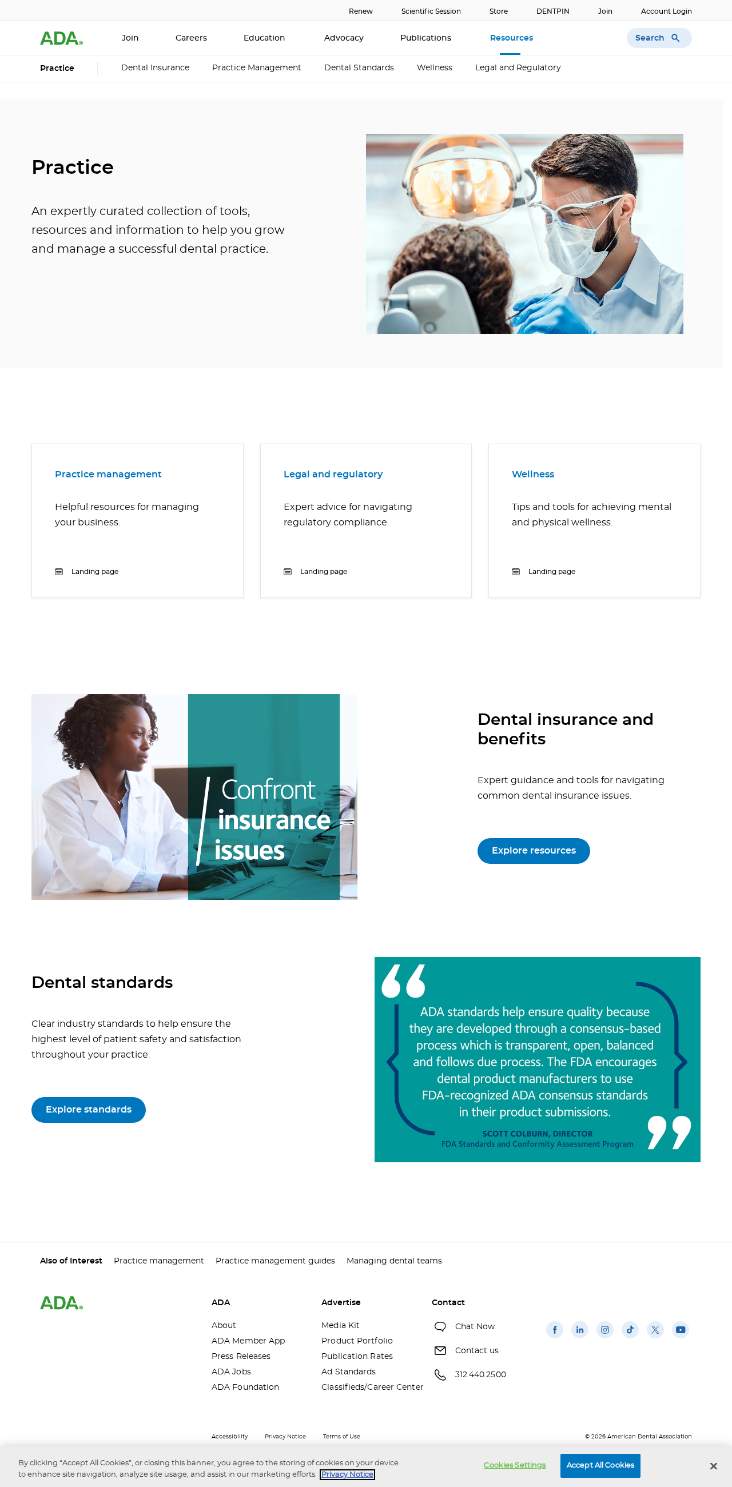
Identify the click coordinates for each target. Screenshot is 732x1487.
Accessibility (230, 1437)
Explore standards (89, 1109)
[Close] (713, 1465)
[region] (366, 1466)
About (224, 1326)
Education (266, 38)
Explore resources (534, 850)
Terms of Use (341, 1437)
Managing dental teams (394, 1261)
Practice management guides (275, 1261)
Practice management (108, 474)
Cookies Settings (515, 1465)
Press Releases (241, 1357)
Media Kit (340, 1326)
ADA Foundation (245, 1388)
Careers (191, 38)
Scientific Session (431, 11)
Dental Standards (359, 68)
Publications (426, 38)
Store (499, 11)
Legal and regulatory (333, 474)
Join (605, 11)
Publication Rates (357, 1357)
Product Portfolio (357, 1341)
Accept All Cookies (600, 1465)
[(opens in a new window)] (554, 1338)
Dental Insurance (155, 68)
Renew (361, 11)
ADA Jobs (231, 1372)
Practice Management (256, 68)
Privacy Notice (285, 1437)
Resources (512, 38)
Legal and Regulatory (518, 68)
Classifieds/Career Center (367, 1388)
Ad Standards (348, 1372)
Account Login (666, 11)
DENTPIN (553, 11)
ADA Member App (248, 1341)
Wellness (434, 68)
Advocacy (344, 38)
